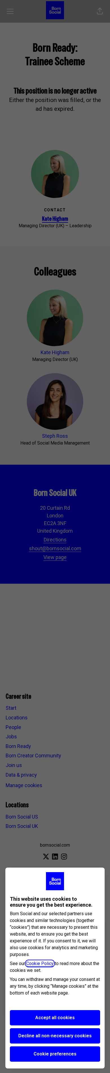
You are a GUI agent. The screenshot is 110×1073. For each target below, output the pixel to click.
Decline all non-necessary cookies (55, 1035)
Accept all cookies (55, 1017)
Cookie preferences (55, 1054)
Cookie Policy (40, 963)
